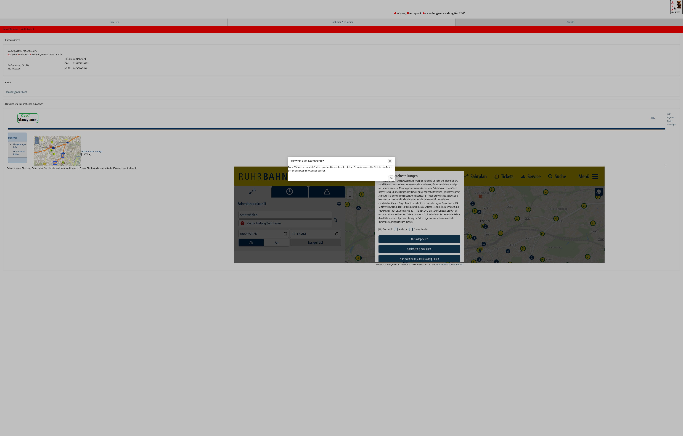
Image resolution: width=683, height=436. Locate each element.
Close (390, 161)
